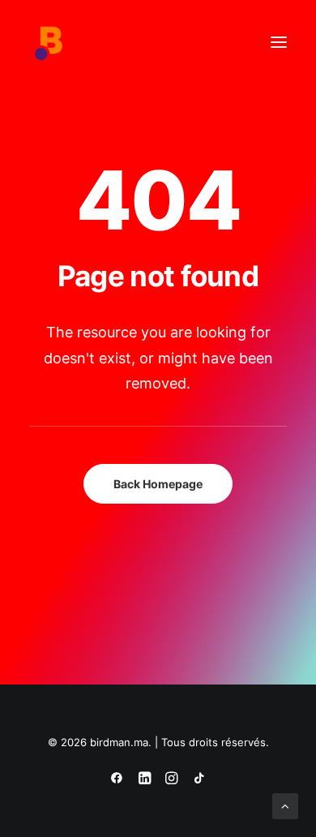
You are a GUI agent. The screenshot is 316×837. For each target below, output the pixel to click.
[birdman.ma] (49, 42)
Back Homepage (158, 484)
